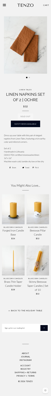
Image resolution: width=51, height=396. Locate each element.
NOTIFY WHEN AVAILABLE (25, 124)
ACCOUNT (25, 365)
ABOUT (25, 353)
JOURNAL (25, 357)
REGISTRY (26, 369)
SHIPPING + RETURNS (25, 372)
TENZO (29, 381)
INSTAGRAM (25, 360)
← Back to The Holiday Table (25, 310)
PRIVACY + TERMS (25, 376)
